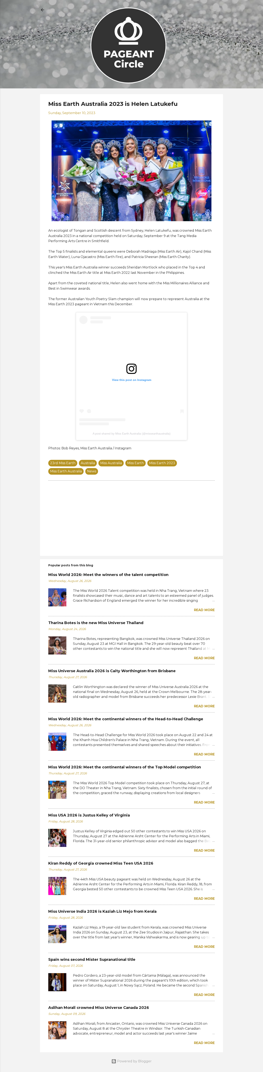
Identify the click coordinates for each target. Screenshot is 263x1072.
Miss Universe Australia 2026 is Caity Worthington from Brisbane (112, 671)
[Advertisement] (131, 517)
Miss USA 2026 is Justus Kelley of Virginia (89, 815)
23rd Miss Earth (62, 463)
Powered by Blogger (134, 1061)
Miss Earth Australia (66, 471)
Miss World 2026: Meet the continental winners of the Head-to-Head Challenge (125, 719)
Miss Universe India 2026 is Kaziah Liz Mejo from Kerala (102, 911)
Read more (204, 610)
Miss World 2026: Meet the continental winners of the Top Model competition (124, 767)
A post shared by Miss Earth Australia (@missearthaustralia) (132, 433)
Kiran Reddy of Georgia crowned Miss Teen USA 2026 (100, 863)
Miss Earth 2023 (162, 463)
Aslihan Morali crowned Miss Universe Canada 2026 (98, 1007)
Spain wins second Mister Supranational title (91, 959)
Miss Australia (111, 463)
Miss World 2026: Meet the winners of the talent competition (108, 574)
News (91, 471)
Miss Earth (135, 463)
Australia (88, 463)
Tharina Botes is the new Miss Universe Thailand (95, 623)
